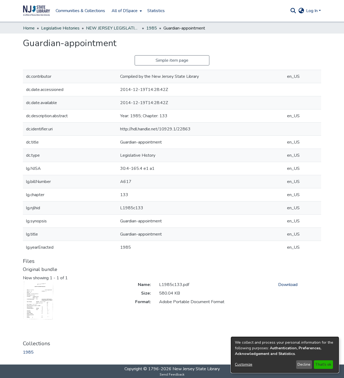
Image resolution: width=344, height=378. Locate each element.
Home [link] (29, 28)
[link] (28, 352)
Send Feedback (172, 374)
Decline (304, 364)
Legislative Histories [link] (60, 28)
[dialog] (285, 355)
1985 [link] (151, 28)
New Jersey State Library (196, 369)
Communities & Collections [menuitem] (80, 11)
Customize (243, 364)
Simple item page (172, 60)
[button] (36, 10)
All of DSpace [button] (125, 11)
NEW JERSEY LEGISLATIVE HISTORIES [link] (113, 28)
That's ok (323, 364)
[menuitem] (126, 10)
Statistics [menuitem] (156, 11)
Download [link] (288, 285)
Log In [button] (312, 11)
